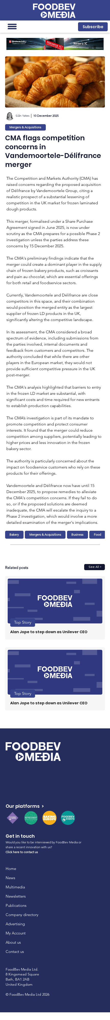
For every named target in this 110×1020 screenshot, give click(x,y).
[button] (93, 26)
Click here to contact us (22, 852)
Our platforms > (25, 806)
